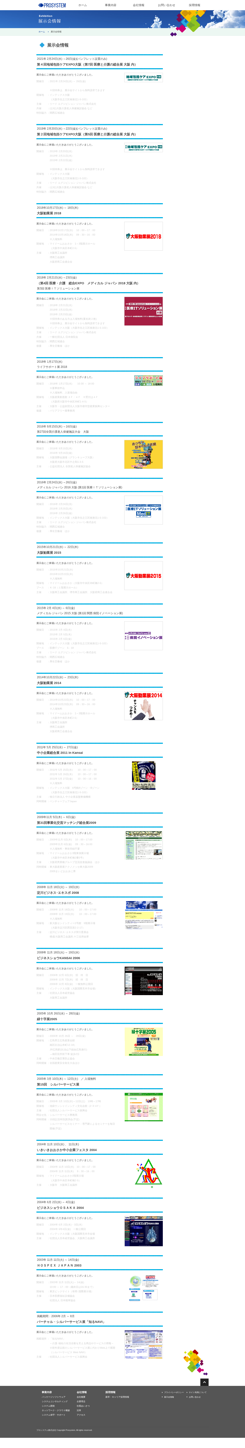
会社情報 (138, 5)
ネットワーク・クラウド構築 (56, 1410)
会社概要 (81, 1397)
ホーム (42, 31)
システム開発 (48, 1406)
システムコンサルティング (55, 1401)
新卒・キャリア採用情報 (117, 1397)
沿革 (79, 1410)
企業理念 (81, 1401)
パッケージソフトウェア (53, 1397)
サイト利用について (198, 1392)
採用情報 (194, 5)
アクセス (81, 1415)
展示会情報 (169, 1397)
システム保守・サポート (53, 1415)
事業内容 (110, 5)
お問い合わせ (195, 1397)
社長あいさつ (83, 1406)
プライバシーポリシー (174, 1392)
